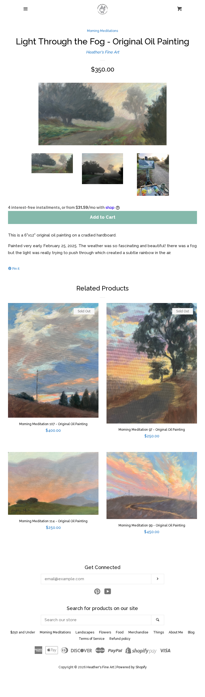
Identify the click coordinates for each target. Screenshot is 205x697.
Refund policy (120, 639)
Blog (191, 632)
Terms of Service (92, 639)
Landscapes (85, 632)
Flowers (105, 632)
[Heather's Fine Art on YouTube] (107, 592)
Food (120, 632)
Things (158, 632)
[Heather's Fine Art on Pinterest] (97, 592)
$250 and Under (22, 632)
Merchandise (138, 632)
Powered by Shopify (131, 667)
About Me (176, 632)
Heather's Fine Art (102, 52)
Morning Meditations (102, 31)
